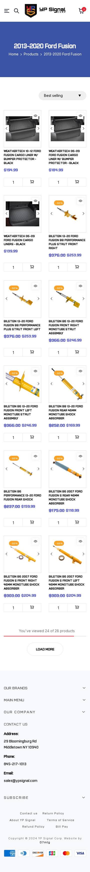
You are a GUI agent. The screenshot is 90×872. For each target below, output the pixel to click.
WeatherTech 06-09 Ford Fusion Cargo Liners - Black (19, 240)
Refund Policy (33, 826)
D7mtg (45, 842)
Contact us (29, 813)
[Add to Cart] (31, 182)
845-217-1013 (15, 763)
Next (38, 129)
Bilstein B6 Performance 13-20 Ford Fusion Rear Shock (22, 495)
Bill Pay (62, 826)
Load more (45, 649)
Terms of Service (60, 820)
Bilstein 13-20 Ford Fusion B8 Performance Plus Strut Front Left (22, 325)
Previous (6, 129)
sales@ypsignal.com (20, 780)
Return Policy (53, 813)
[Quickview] (35, 116)
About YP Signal (23, 820)
